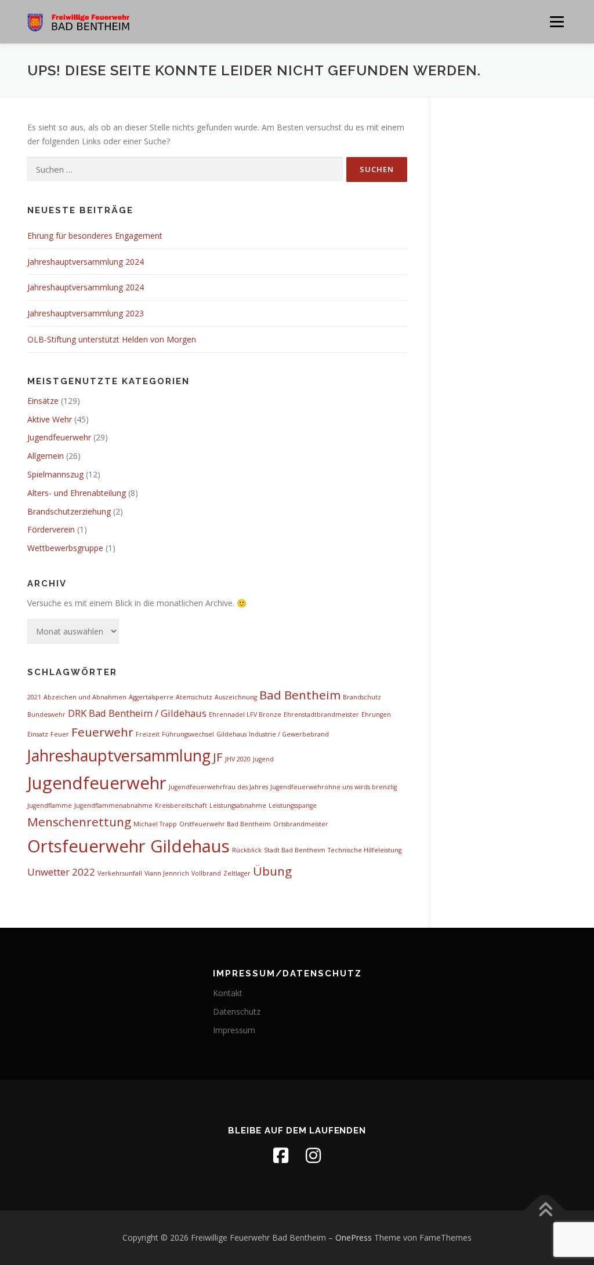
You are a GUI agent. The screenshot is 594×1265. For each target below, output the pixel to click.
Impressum (234, 1030)
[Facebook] (280, 1155)
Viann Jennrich (166, 873)
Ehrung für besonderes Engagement (94, 235)
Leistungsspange (293, 805)
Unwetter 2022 (61, 871)
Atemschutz (194, 697)
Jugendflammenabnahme (113, 805)
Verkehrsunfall (119, 873)
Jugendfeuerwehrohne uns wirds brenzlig (333, 787)
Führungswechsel (188, 734)
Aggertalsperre (151, 697)
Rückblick (247, 850)
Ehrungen (376, 714)
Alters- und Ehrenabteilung (76, 492)
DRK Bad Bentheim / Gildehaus (137, 713)
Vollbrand (206, 873)
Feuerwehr (102, 732)
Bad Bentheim (300, 695)
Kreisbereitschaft (181, 805)
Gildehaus (231, 734)
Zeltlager (237, 873)
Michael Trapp (155, 824)
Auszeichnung (236, 697)
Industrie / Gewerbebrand (289, 734)
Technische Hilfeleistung (364, 850)
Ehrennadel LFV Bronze (245, 714)
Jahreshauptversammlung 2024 (85, 261)
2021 (34, 697)
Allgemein (45, 455)
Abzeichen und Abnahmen (85, 697)
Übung (272, 871)
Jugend (263, 759)
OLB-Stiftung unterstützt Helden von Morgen (111, 339)
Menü (556, 21)
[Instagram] (313, 1155)
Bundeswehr (46, 714)
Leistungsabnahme (237, 805)
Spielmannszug (55, 474)
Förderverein (51, 529)
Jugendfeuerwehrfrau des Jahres (218, 787)
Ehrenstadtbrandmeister (321, 714)
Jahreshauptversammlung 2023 (85, 313)
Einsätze (43, 400)
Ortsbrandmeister (300, 824)
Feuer (59, 734)
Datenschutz (236, 1011)
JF (218, 757)
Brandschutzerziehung (69, 511)
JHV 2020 (238, 759)
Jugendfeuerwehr (59, 437)
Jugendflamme (49, 805)
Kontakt (227, 992)
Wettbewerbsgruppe (65, 547)
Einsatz (37, 734)
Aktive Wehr (49, 419)
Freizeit (148, 734)
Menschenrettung (79, 822)
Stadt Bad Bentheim (294, 850)
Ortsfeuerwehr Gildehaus (128, 846)
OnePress (353, 1237)
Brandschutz (362, 697)
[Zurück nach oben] (545, 1210)
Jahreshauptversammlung (119, 755)
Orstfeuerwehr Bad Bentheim (225, 824)
